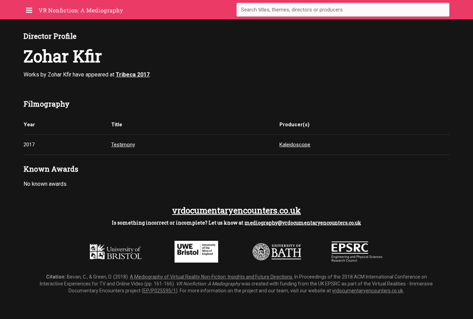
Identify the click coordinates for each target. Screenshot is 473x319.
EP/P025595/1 (159, 290)
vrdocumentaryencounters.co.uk (236, 210)
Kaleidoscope (294, 145)
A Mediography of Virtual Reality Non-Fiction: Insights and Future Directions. (211, 277)
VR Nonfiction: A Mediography (80, 10)
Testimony (123, 145)
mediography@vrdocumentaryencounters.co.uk (302, 222)
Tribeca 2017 (133, 74)
